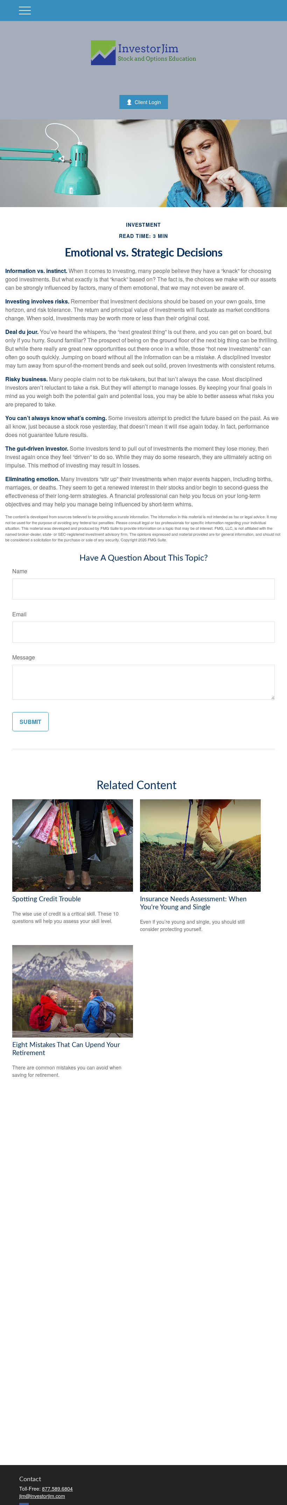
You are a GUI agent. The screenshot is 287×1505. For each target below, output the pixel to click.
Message (23, 657)
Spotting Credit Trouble (46, 899)
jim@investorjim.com (42, 1495)
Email (19, 614)
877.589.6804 (57, 1488)
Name (19, 571)
